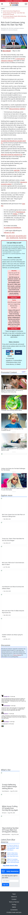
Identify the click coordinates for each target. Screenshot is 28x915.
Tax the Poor (22, 238)
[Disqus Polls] (14, 675)
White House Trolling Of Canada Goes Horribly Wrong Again (10, 808)
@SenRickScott (20, 212)
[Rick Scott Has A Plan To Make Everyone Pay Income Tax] (14, 601)
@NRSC (15, 214)
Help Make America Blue (10, 865)
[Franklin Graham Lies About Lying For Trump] (14, 625)
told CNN (16, 170)
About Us (14, 897)
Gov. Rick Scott (10, 236)
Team (14, 894)
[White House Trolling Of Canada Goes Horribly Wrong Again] (10, 799)
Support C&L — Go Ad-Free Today (14, 1)
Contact (14, 899)
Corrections (14, 910)
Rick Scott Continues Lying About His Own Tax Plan (13, 23)
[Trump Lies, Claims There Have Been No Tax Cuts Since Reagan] (14, 529)
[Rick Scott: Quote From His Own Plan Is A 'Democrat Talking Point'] (14, 505)
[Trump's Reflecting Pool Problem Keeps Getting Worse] (10, 777)
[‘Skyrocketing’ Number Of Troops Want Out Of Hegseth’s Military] (10, 821)
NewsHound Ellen (6, 834)
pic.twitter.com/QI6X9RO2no (12, 227)
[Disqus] (14, 710)
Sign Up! (5, 884)
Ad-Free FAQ (15, 335)
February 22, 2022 (9, 232)
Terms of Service (17, 655)
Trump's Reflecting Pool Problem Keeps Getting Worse (9, 786)
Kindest (10, 356)
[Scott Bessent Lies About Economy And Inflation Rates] (14, 577)
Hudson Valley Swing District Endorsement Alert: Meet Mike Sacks (12, 854)
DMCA (14, 907)
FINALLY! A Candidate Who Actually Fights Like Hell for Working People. (13, 860)
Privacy (14, 904)
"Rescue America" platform (17, 109)
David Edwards (5, 791)
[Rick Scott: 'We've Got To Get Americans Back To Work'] (14, 553)
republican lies (14, 238)
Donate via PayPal (18, 352)
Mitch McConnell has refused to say (11, 154)
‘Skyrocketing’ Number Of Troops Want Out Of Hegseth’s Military (10, 830)
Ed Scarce (4, 812)
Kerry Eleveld (7, 51)
